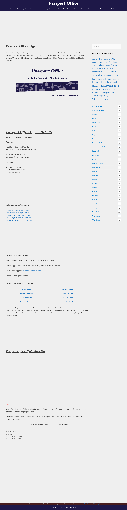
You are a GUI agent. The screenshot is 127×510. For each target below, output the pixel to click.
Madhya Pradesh (12, 432)
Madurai (95, 82)
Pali (100, 86)
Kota (100, 79)
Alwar (93, 59)
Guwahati (110, 68)
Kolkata (95, 79)
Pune (94, 89)
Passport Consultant (64, 9)
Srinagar (105, 92)
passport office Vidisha (14, 438)
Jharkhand (95, 151)
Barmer (105, 59)
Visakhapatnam (101, 99)
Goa (93, 131)
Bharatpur (109, 59)
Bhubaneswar (98, 62)
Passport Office (63, 3)
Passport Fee (92, 9)
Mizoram (95, 179)
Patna (103, 86)
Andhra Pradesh (97, 106)
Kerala (94, 159)
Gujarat (94, 135)
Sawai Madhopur (113, 89)
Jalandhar (97, 75)
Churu (93, 65)
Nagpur (95, 86)
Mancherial (104, 82)
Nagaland (95, 183)
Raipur (100, 89)
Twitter (32, 271)
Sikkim (94, 200)
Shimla (95, 92)
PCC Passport (26, 298)
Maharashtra (96, 167)
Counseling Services (67, 302)
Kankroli (117, 75)
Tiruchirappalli (98, 95)
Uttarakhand (96, 216)
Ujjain (10, 434)
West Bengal (96, 220)
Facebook (25, 271)
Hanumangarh (104, 71)
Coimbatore (100, 65)
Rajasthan (95, 196)
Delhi (94, 126)
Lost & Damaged (68, 293)
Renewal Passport (35, 9)
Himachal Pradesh (98, 143)
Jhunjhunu (112, 75)
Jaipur (110, 71)
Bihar (94, 118)
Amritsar (99, 59)
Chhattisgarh (96, 122)
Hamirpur (96, 71)
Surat (111, 92)
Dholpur (94, 68)
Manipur (95, 171)
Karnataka (95, 155)
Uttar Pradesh (96, 212)
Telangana (95, 208)
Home (11, 9)
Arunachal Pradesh (98, 110)
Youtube (38, 271)
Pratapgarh (112, 85)
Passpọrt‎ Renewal (26, 293)
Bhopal (115, 59)
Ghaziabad (101, 68)
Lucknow (116, 79)
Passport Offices (79, 9)
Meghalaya (95, 175)
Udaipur (107, 96)
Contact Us (114, 9)
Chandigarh (113, 62)
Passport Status (49, 9)
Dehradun (113, 65)
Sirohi (100, 93)
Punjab (94, 191)
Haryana (95, 139)
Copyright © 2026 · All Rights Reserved (63, 507)
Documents (103, 9)
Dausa (107, 65)
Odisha (94, 187)
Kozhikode (106, 79)
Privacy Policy (98, 504)
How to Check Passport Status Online (18, 215)
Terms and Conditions (84, 504)
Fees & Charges (68, 298)
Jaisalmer (115, 71)
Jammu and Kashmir (98, 147)
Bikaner (106, 62)
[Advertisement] (63, 26)
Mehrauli (113, 82)
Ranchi (106, 89)
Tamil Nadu (96, 204)
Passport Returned (26, 302)
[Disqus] (47, 473)
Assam (94, 114)
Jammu (107, 75)
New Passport (21, 9)
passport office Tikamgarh (15, 436)
